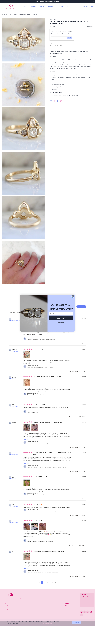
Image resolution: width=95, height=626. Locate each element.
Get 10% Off (61, 318)
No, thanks (61, 322)
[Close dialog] (73, 296)
